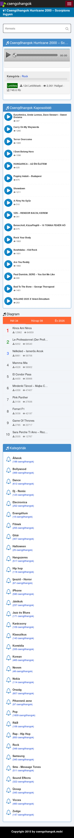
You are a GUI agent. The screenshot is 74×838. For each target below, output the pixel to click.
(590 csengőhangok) (23, 593)
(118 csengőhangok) (23, 571)
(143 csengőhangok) (23, 638)
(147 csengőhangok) (23, 814)
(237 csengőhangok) (23, 605)
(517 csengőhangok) (23, 560)
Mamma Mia (20, 363)
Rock (25, 76)
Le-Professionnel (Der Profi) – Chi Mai (35, 339)
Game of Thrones (23, 420)
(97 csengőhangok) (23, 704)
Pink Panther (20, 397)
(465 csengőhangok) (23, 660)
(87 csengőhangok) (23, 582)
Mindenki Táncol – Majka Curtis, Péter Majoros (40, 386)
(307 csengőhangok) (23, 538)
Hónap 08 (37, 320)
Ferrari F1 (19, 409)
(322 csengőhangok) (23, 781)
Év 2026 (60, 320)
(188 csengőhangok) (23, 461)
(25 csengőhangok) (23, 549)
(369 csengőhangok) (23, 472)
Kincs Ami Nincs (22, 328)
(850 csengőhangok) (23, 737)
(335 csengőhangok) (23, 649)
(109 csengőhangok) (23, 626)
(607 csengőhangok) (23, 693)
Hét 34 (14, 320)
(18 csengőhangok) (23, 516)
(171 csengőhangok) (23, 616)
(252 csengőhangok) (23, 505)
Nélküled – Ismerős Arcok (28, 351)
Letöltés (12, 85)
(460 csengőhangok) (23, 803)
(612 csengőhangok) (23, 483)
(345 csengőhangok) (23, 759)
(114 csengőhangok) (23, 682)
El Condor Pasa (22, 374)
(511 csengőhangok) (23, 770)
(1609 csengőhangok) (24, 715)
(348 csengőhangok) (23, 748)
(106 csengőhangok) (23, 726)
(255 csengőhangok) (23, 527)
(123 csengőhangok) (23, 494)
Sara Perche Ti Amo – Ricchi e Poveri (35, 432)
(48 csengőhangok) (23, 671)
